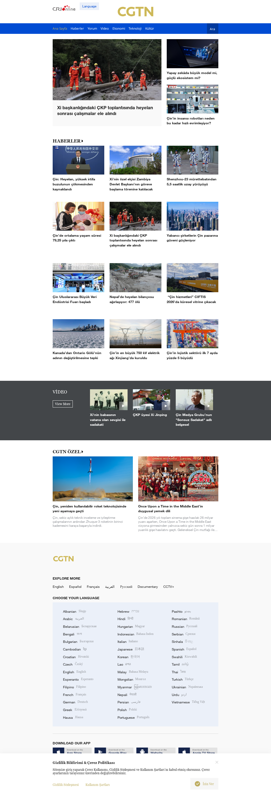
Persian (129, 702)
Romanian (186, 619)
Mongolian (132, 679)
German (75, 702)
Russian (184, 626)
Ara (212, 29)
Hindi (125, 619)
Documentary (148, 586)
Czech (73, 664)
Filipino (74, 687)
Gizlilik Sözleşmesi (66, 785)
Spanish (184, 649)
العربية (110, 586)
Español (75, 586)
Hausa (73, 717)
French (74, 695)
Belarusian (79, 626)
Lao (124, 664)
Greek (74, 710)
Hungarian (131, 626)
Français (93, 586)
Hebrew (128, 611)
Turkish (182, 679)
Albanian (74, 611)
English (58, 586)
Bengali (72, 634)
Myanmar (135, 687)
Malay (133, 672)
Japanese (131, 649)
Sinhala (182, 641)
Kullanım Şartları (97, 785)
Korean (129, 657)
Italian (128, 641)
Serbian (183, 634)
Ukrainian (187, 687)
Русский (126, 586)
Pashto (181, 611)
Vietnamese (188, 702)
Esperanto (78, 679)
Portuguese (134, 717)
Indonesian (136, 634)
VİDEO (60, 392)
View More (62, 404)
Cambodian (74, 649)
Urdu (179, 695)
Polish (127, 710)
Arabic (73, 619)
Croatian (76, 657)
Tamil (180, 664)
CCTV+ (168, 586)
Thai (179, 672)
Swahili (184, 657)
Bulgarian (78, 641)
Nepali (127, 695)
